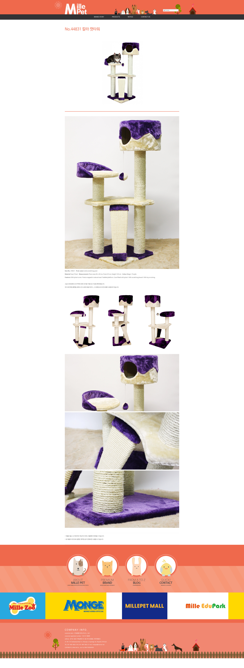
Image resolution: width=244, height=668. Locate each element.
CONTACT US (145, 17)
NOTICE (130, 17)
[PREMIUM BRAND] (107, 565)
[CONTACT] (166, 565)
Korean (167, 10)
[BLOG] (136, 565)
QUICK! (166, 581)
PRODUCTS (116, 17)
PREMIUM (107, 581)
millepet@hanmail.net (98, 644)
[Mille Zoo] (30, 605)
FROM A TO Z (136, 581)
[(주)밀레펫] (78, 7)
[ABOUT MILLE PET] (78, 565)
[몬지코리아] (91, 605)
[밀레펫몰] (152, 605)
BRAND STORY (99, 17)
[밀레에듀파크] (213, 605)
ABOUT (78, 581)
